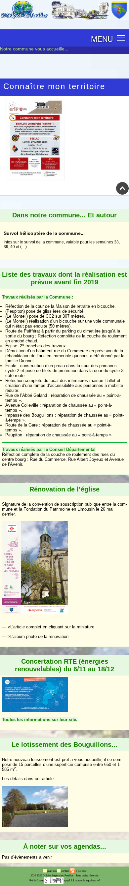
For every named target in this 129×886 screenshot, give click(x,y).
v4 (98, 880)
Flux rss (81, 871)
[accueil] (64, 18)
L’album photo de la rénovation (39, 636)
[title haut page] (122, 193)
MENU (102, 38)
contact (65, 871)
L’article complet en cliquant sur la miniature (52, 626)
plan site (52, 871)
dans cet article (39, 778)
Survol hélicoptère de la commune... (44, 226)
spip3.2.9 (69, 880)
